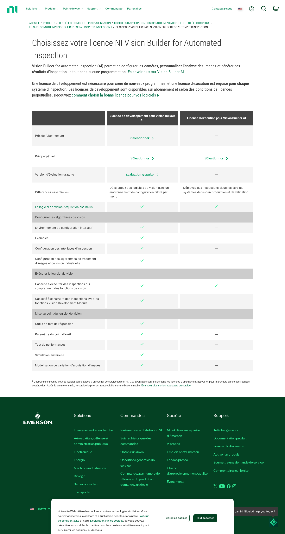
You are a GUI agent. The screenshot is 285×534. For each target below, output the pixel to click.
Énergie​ (79, 459)
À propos (173, 443)
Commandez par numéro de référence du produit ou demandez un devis (140, 478)
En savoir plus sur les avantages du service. (166, 385)
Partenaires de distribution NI (141, 430)
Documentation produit (230, 438)
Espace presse (177, 459)
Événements (175, 481)
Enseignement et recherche (93, 430)
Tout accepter (205, 517)
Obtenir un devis (132, 452)
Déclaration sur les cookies (106, 520)
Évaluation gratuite (140, 174)
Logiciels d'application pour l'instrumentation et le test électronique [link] (162, 23)
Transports (82, 492)
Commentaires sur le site (231, 470)
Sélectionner (139, 137)
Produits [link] (49, 23)
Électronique (83, 452)
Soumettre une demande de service (238, 462)
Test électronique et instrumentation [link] (85, 23)
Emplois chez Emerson (183, 452)
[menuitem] (33, 9)
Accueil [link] (34, 23)
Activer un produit (226, 454)
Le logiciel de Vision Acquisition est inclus (64, 207)
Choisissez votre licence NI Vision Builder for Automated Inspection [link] (162, 27)
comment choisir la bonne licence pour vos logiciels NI (116, 95)
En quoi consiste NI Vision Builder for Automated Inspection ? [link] (70, 27)
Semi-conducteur (86, 484)
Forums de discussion (228, 446)
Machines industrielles (90, 468)
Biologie (79, 476)
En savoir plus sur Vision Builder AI (156, 72)
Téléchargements (225, 430)
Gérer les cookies (176, 517)
